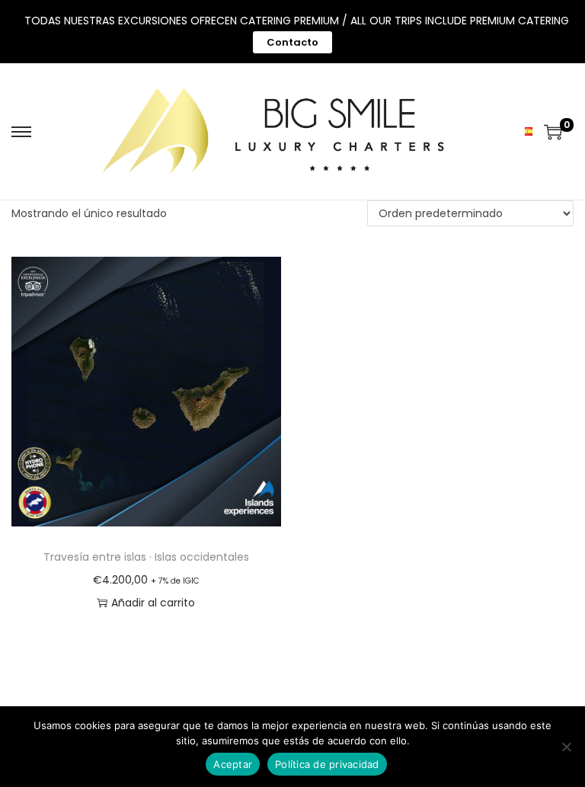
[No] (566, 746)
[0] (553, 132)
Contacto (292, 42)
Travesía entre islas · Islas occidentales (146, 557)
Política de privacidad (327, 764)
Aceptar (232, 764)
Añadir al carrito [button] (153, 602)
